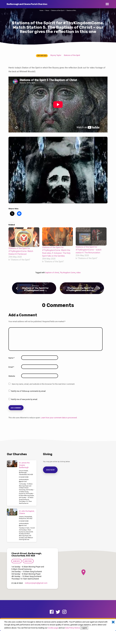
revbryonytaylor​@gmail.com (36, 583)
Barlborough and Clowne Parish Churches (27, 4)
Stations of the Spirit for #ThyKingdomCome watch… (80, 289)
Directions (28, 561)
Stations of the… (71, 10)
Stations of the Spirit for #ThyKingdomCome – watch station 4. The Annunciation (88, 250)
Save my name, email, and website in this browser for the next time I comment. (43, 384)
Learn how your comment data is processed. (59, 418)
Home (41, 10)
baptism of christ (52, 273)
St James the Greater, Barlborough (24, 465)
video (78, 273)
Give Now (50, 470)
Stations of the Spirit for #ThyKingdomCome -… (35, 289)
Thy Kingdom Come (67, 273)
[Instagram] (64, 612)
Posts (47, 10)
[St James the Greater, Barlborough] (12, 463)
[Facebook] (51, 612)
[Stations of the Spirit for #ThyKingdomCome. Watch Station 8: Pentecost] (23, 237)
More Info (16, 561)
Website (11, 376)
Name (11, 358)
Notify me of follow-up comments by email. (28, 391)
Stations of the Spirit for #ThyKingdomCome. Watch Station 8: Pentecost (20, 251)
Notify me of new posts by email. (24, 399)
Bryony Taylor (56, 55)
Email (11, 367)
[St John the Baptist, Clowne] (12, 512)
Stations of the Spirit (57, 10)
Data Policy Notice (72, 628)
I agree (84, 628)
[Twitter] (58, 612)
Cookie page (53, 628)
